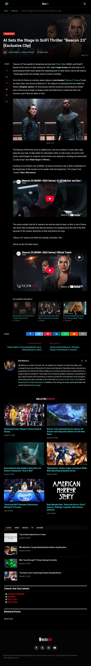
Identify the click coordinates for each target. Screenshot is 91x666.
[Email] (6, 101)
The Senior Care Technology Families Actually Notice (40, 573)
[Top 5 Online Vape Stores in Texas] (10, 537)
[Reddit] (6, 89)
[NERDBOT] (45, 3)
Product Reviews (16, 594)
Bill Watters (15, 52)
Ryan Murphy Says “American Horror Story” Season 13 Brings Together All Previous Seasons (66, 507)
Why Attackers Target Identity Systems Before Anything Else (42, 547)
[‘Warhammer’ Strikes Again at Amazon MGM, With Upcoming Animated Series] (67, 453)
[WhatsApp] (6, 95)
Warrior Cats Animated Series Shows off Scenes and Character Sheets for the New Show (66, 431)
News (17, 528)
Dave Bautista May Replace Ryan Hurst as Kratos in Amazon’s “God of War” (22, 469)
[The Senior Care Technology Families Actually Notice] (10, 575)
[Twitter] (6, 77)
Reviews (40, 528)
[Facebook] (6, 70)
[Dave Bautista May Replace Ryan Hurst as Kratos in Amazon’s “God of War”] (24, 453)
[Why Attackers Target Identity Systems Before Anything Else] (10, 550)
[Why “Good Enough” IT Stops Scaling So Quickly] (10, 563)
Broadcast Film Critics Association (30, 382)
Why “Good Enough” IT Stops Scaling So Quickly (38, 560)
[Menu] (6, 4)
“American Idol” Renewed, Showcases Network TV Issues (21, 505)
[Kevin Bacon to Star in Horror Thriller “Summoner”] (24, 308)
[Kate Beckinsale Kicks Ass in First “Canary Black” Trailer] (74, 308)
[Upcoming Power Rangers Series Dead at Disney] (24, 414)
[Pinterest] (6, 83)
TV (32, 528)
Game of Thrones (73, 80)
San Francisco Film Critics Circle (67, 379)
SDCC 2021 (12, 599)
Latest (8, 528)
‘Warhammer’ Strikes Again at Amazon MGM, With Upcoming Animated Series (67, 469)
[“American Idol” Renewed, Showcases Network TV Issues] (24, 490)
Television (9, 34)
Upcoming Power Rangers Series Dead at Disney (22, 430)
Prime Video (60, 64)
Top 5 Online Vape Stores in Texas (32, 534)
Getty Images (36, 385)
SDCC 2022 (12, 602)
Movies (25, 528)
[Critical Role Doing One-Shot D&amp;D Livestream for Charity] (49, 308)
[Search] (84, 4)
